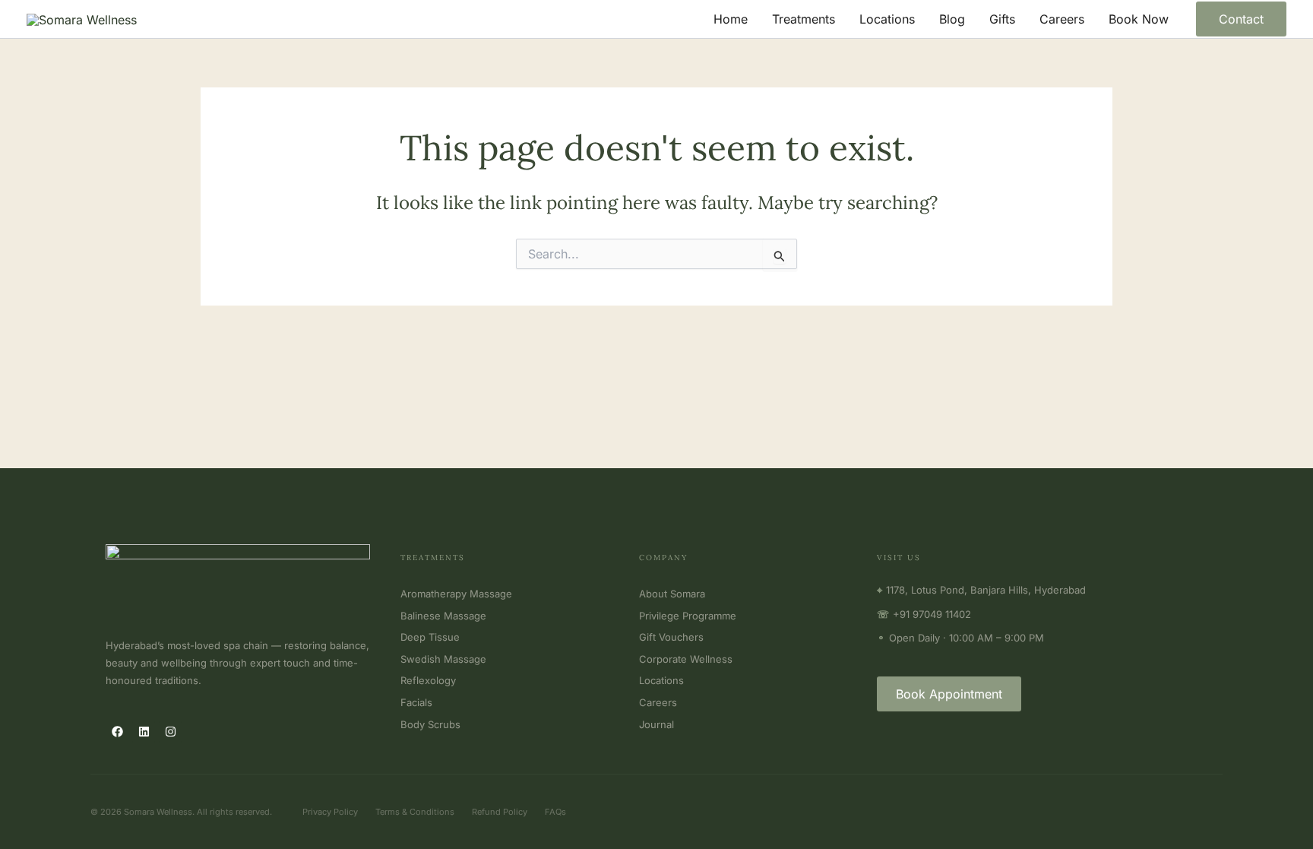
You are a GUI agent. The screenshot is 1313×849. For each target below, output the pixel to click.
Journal (656, 724)
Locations (887, 19)
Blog (952, 19)
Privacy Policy (330, 811)
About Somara (672, 594)
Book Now (1139, 19)
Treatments (803, 19)
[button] (1241, 19)
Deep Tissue (430, 637)
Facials (416, 702)
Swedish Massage (443, 659)
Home (730, 19)
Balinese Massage (443, 616)
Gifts (1002, 19)
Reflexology (428, 680)
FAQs (555, 811)
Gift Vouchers (671, 637)
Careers (1061, 19)
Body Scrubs (430, 724)
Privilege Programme (687, 616)
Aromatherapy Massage (456, 594)
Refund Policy (499, 811)
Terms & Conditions (414, 811)
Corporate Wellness (685, 659)
